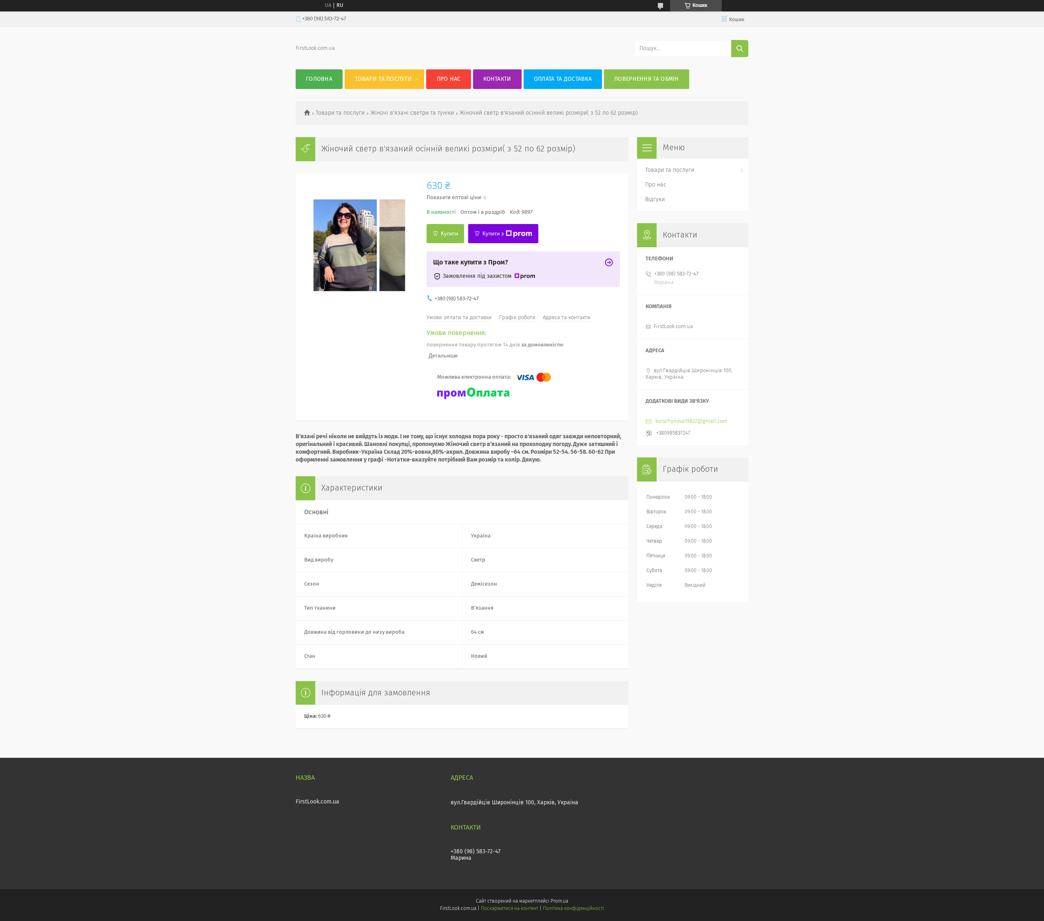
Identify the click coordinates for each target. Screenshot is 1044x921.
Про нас (449, 79)
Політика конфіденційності (573, 908)
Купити (449, 234)
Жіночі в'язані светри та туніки (412, 113)
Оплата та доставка (563, 79)
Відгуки (655, 199)
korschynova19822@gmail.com (691, 421)
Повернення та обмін (646, 79)
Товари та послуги (383, 79)
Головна (319, 79)
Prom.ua (559, 901)
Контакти (497, 79)
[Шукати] (739, 48)
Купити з (493, 234)
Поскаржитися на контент (509, 908)
